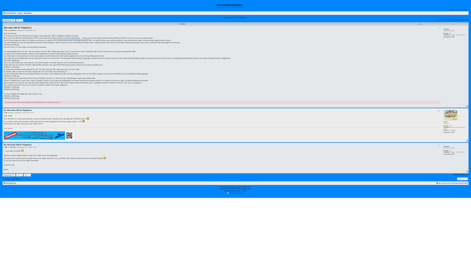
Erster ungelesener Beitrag (444, 19)
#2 (4, 112)
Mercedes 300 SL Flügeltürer (235, 17)
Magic (445, 121)
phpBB (229, 188)
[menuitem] (5, 9)
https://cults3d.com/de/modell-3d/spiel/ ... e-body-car (71, 38)
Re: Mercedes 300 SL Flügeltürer (18, 110)
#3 (4, 147)
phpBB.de (244, 190)
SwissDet (446, 29)
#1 (4, 30)
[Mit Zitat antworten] (438, 28)
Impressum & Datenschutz (236, 193)
